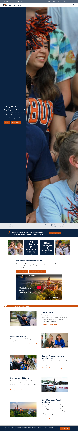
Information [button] (22, 225)
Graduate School (54, 225)
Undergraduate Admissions (12, 225)
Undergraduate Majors (18, 390)
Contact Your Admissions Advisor (21, 344)
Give (60, 1)
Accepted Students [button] (45, 225)
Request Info (15, 122)
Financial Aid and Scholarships (52, 368)
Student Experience (37, 271)
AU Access (66, 1)
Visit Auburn (22, 271)
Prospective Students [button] (33, 225)
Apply (49, 1)
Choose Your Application (49, 324)
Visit (54, 1)
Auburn (8, 1)
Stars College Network (49, 418)
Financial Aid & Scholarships (63, 225)
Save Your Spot (55, 233)
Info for (21, 1)
